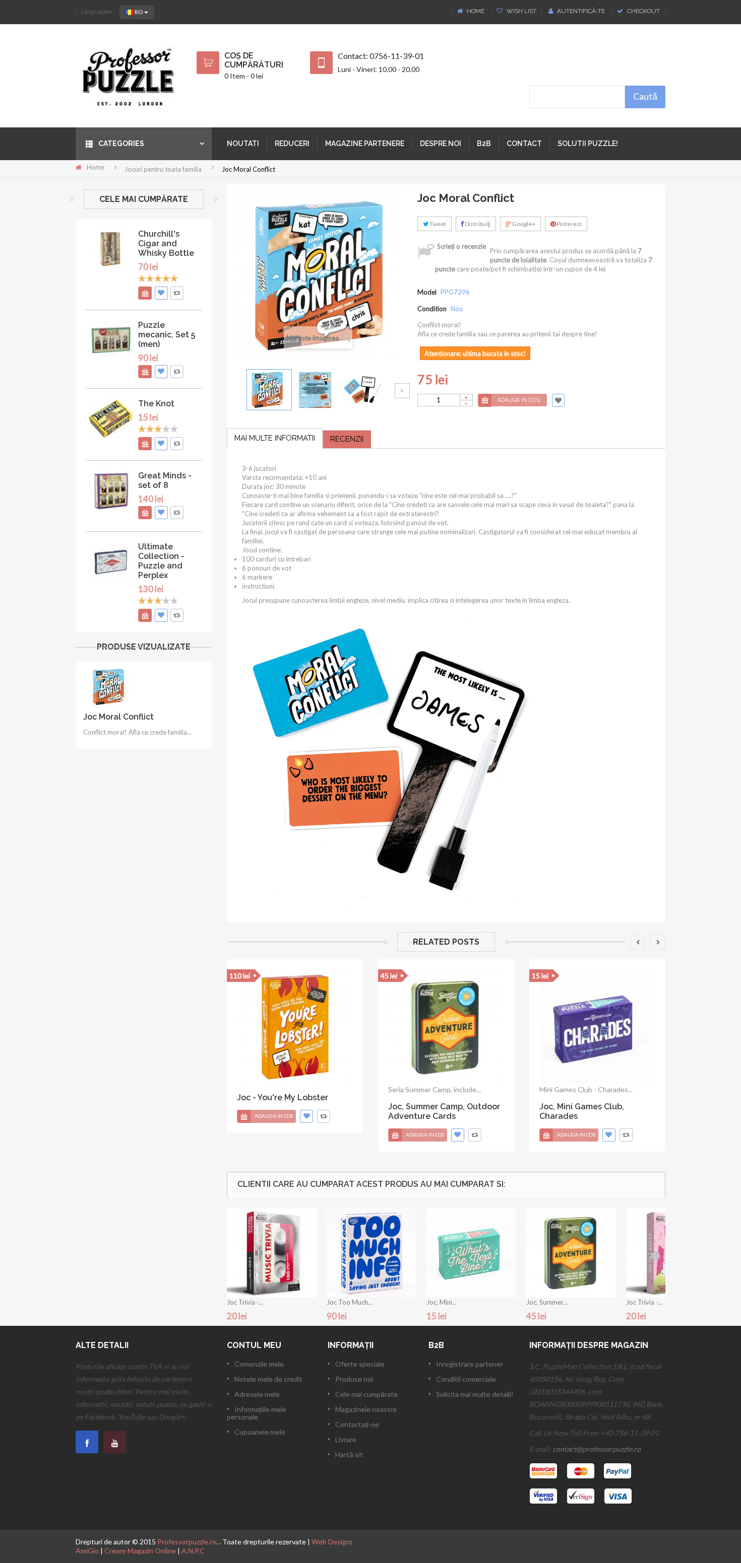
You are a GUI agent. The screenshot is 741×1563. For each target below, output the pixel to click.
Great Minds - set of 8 (165, 480)
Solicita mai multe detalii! (475, 1394)
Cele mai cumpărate (143, 199)
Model (427, 292)
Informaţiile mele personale (256, 1413)
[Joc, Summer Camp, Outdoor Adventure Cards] (446, 1027)
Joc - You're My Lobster (282, 1097)
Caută (645, 96)
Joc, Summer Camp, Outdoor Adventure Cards (444, 1111)
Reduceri (292, 143)
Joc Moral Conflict (118, 717)
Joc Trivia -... (245, 1302)
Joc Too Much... (350, 1302)
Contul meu (254, 1345)
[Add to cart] (144, 293)
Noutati (243, 143)
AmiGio (87, 1550)
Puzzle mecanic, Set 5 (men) (166, 334)
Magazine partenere (364, 143)
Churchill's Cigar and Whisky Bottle (166, 243)
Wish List (520, 11)
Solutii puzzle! (588, 143)
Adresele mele (257, 1394)
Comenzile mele (259, 1364)
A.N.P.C (193, 1550)
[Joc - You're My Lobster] (295, 1027)
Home (475, 11)
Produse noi (354, 1379)
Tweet (437, 224)
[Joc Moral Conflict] (269, 389)
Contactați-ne (357, 1424)
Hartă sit (349, 1454)
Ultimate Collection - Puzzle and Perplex (161, 561)
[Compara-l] (323, 1116)
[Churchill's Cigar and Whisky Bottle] (111, 249)
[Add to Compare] (176, 293)
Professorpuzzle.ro (186, 1541)
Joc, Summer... (547, 1302)
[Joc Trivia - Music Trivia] (272, 1253)
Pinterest (568, 224)
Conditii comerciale (466, 1379)
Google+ (523, 224)
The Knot (156, 403)
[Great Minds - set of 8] (111, 491)
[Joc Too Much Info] (371, 1253)
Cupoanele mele (259, 1432)
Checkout (643, 11)
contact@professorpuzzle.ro (596, 1449)
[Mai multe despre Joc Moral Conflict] (108, 686)
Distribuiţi (477, 224)
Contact (524, 143)
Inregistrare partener (469, 1364)
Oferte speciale (360, 1364)
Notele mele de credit (268, 1379)
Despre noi (440, 143)
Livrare (345, 1439)
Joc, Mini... (441, 1302)
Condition (432, 309)
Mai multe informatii (274, 438)
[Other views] (234, 390)
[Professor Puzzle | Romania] (128, 75)
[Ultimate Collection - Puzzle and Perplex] (111, 562)
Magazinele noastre (366, 1409)
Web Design (331, 1541)
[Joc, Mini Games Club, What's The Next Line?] (471, 1253)
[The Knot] (111, 419)
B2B (484, 143)
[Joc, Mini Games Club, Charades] (597, 1027)
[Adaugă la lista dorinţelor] (161, 293)
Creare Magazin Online (140, 1550)
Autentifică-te (580, 11)
